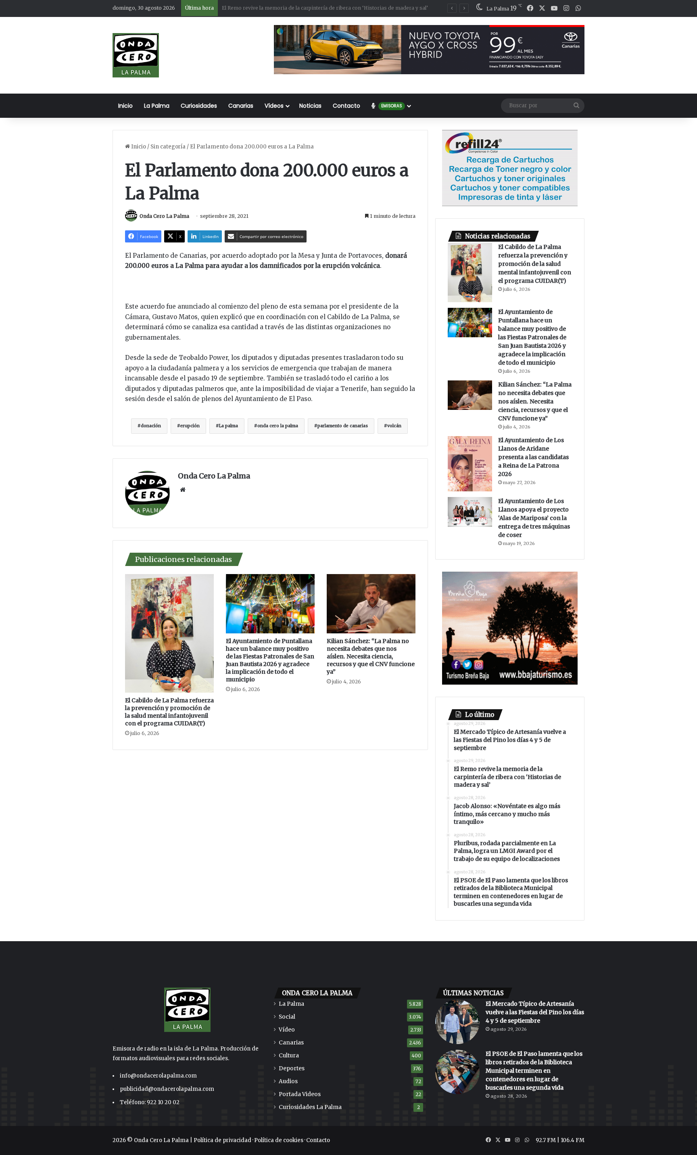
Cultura (289, 1055)
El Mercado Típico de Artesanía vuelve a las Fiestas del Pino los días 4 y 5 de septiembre (535, 1012)
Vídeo (287, 1029)
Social (287, 1016)
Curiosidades (199, 106)
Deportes (292, 1068)
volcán (394, 425)
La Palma (156, 106)
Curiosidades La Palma (310, 1107)
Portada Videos (300, 1094)
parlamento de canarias (342, 425)
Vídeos (274, 106)
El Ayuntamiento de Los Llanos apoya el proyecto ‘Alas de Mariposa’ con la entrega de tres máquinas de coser (534, 518)
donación (151, 425)
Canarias (240, 106)
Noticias (310, 106)
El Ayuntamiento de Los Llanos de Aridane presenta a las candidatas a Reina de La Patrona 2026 (533, 457)
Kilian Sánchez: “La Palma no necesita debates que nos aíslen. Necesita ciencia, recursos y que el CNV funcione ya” (371, 656)
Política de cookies (278, 1140)
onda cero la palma (277, 425)
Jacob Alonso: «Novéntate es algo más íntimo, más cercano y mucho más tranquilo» (323, 8)
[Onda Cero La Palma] (136, 55)
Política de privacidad (222, 1140)
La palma (228, 425)
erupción (190, 425)
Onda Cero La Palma (164, 216)
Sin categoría (168, 146)
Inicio (125, 106)
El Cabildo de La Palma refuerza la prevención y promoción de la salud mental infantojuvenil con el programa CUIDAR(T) (169, 712)
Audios (288, 1081)
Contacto (346, 106)
